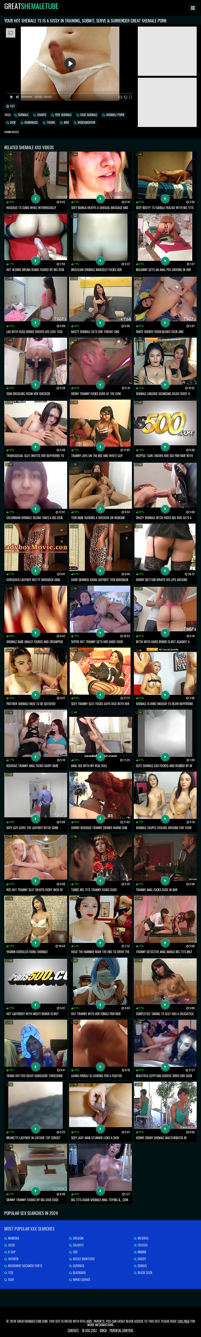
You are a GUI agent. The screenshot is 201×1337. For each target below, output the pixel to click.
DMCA (103, 1330)
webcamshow (86, 122)
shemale (22, 114)
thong (50, 122)
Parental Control (121, 1330)
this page (183, 1321)
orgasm (77, 1238)
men (66, 122)
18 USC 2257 (89, 1330)
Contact (73, 1330)
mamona (13, 1238)
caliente (78, 1245)
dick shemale (88, 114)
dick (12, 122)
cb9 (75, 1252)
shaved (41, 114)
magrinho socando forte (24, 1265)
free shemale (63, 114)
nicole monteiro (83, 1258)
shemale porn (114, 114)
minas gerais (81, 1279)
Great (31, 6)
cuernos (78, 1265)
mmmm (141, 1252)
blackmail (79, 1272)
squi (10, 1279)
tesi (10, 1272)
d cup (11, 1252)
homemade (31, 122)
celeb (11, 1245)
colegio (142, 1245)
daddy (141, 1258)
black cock (144, 1272)
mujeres (142, 1238)
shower (12, 1258)
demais (142, 1265)
